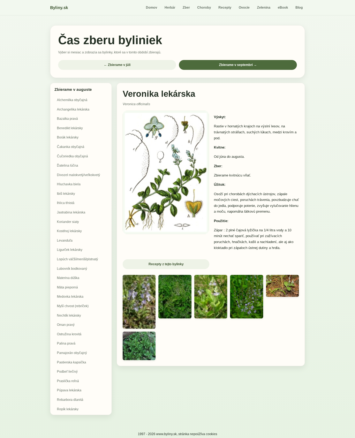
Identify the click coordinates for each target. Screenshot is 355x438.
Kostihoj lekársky (69, 231)
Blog (299, 7)
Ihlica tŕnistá (65, 203)
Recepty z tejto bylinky (166, 264)
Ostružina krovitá (69, 334)
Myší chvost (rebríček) (73, 306)
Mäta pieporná (67, 287)
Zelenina (263, 7)
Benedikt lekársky (70, 128)
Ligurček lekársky (69, 250)
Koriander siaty (68, 222)
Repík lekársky (67, 409)
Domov (151, 7)
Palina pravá (66, 343)
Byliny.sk (59, 7)
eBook (283, 7)
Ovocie (244, 7)
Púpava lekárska (69, 390)
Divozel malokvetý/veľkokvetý (78, 175)
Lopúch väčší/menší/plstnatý (77, 259)
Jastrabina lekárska (71, 212)
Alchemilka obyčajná (72, 100)
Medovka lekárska (70, 297)
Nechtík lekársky (69, 315)
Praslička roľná (68, 381)
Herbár (170, 7)
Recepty (224, 7)
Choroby (204, 7)
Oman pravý (66, 324)
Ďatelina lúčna (67, 165)
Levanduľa (65, 240)
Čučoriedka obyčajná (72, 156)
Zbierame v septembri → (238, 65)
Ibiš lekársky (66, 193)
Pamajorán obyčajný (72, 353)
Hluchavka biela (69, 184)
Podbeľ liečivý (67, 371)
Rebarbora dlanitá (70, 399)
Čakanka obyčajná (70, 147)
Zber (186, 7)
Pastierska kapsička (71, 362)
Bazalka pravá (67, 118)
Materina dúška (68, 278)
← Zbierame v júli (117, 65)
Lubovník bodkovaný (72, 268)
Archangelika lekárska (73, 109)
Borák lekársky (67, 137)
